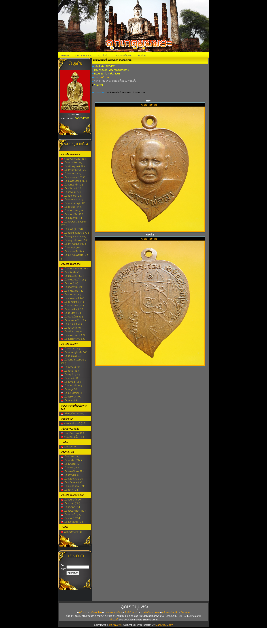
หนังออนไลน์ (96, 612)
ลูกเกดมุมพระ (116, 625)
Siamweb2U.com (164, 625)
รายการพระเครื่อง (83, 55)
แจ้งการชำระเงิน (124, 55)
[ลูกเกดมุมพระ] (75, 111)
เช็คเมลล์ (114, 619)
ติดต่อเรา (142, 55)
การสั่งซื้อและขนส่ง (150, 612)
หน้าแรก (65, 55)
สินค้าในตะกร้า (131, 612)
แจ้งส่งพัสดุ (104, 55)
